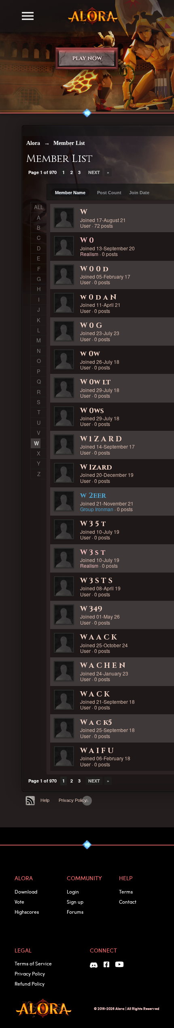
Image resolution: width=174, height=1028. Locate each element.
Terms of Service (33, 963)
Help (44, 800)
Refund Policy (30, 983)
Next (94, 172)
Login (73, 891)
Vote (19, 901)
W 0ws (92, 411)
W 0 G (91, 326)
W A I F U (97, 751)
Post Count (109, 192)
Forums (75, 911)
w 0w (90, 354)
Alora (33, 143)
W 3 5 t (93, 524)
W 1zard (96, 467)
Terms (126, 891)
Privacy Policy (73, 800)
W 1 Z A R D (101, 439)
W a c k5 (96, 723)
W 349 (91, 609)
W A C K (95, 694)
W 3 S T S (96, 581)
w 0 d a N (98, 297)
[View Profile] (64, 218)
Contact (127, 901)
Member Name (70, 192)
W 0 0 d (94, 269)
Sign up (75, 901)
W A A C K (98, 637)
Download (26, 891)
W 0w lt (95, 382)
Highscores (27, 911)
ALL (38, 207)
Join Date (139, 192)
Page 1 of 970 (42, 172)
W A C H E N (102, 666)
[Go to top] (87, 801)
